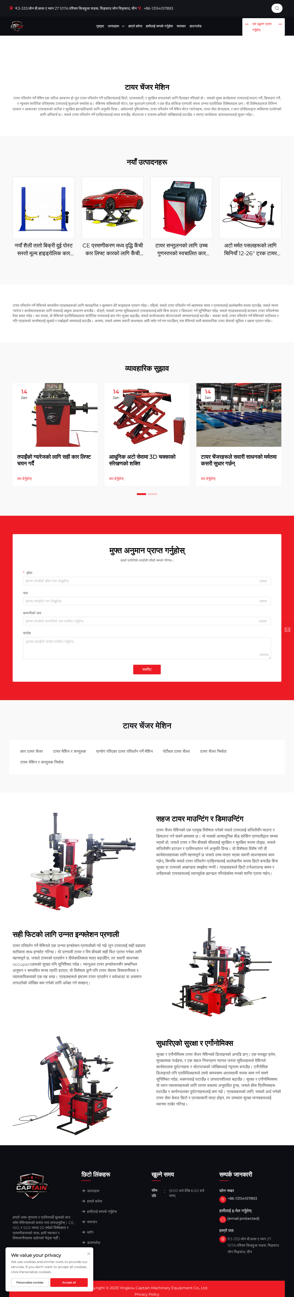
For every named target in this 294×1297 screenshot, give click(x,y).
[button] (141, 494)
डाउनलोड (195, 26)
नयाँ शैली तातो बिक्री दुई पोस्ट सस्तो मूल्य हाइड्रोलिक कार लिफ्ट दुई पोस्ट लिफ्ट (44, 249)
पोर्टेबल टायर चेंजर (176, 751)
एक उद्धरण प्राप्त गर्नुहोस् (261, 27)
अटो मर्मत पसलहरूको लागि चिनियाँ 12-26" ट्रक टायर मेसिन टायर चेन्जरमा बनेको (250, 249)
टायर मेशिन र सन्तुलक (69, 751)
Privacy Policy (147, 1294)
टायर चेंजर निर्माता (213, 751)
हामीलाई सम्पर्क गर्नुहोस (159, 26)
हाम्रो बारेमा (135, 26)
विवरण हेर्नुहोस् (43, 208)
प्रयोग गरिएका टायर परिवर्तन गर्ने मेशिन (124, 751)
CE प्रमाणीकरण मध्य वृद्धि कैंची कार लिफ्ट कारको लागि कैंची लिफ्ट (112, 249)
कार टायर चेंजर (31, 751)
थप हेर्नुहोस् (24, 478)
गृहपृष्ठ (100, 26)
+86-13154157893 (158, 8)
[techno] (32, 1186)
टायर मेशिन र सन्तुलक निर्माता (42, 762)
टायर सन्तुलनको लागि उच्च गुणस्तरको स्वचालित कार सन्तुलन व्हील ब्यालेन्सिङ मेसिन (181, 249)
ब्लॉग (89, 1232)
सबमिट (147, 669)
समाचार (181, 26)
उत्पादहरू (114, 26)
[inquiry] (287, 629)
